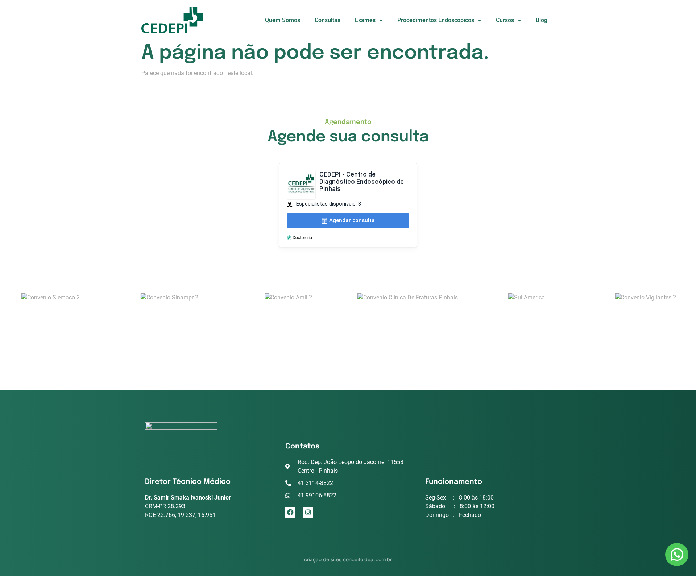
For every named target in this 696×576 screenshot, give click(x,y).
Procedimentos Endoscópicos (435, 20)
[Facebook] (290, 512)
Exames (365, 20)
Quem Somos (282, 20)
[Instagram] (308, 512)
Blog (541, 20)
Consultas (327, 20)
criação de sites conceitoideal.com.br (348, 559)
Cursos (505, 20)
